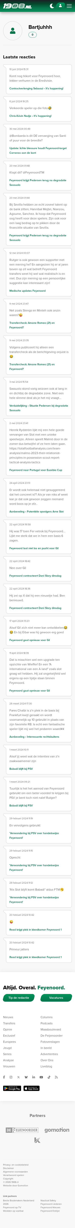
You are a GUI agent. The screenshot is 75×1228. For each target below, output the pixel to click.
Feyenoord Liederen (51, 1204)
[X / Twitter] (20, 1077)
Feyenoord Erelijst (50, 1211)
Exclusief (9, 1035)
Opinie (7, 1029)
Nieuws (8, 1017)
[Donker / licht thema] (52, 6)
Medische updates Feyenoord (27, 291)
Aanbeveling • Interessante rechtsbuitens (34, 737)
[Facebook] (5, 1077)
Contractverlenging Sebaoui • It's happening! (36, 88)
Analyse (8, 1060)
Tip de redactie (18, 998)
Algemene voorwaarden (15, 1171)
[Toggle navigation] (69, 6)
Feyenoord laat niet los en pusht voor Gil (33, 548)
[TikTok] (50, 1077)
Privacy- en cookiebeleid (15, 1165)
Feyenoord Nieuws (50, 1207)
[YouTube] (43, 1077)
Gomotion (23, 1185)
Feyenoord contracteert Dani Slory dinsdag (35, 576)
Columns (46, 1017)
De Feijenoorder (51, 1035)
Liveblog (46, 1066)
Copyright (8, 1178)
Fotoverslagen (50, 1042)
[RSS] (58, 1077)
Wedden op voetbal (13, 1211)
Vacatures (56, 998)
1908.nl (17, 6)
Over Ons (47, 1060)
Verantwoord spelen (13, 1175)
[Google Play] (12, 1088)
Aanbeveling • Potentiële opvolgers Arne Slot (36, 512)
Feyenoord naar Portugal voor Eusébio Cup (35, 470)
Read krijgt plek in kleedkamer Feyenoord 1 (35, 930)
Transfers (9, 1023)
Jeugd (7, 1048)
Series (7, 1054)
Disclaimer (8, 1168)
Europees (9, 1042)
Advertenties (49, 1054)
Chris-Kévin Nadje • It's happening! (30, 116)
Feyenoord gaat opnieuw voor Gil (29, 640)
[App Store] (31, 1088)
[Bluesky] (28, 1077)
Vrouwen (9, 1066)
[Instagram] (12, 1077)
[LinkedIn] (35, 1077)
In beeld (46, 1048)
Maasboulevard (51, 1029)
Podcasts (46, 1023)
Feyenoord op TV (12, 1207)
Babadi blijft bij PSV (21, 769)
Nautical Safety (48, 1200)
